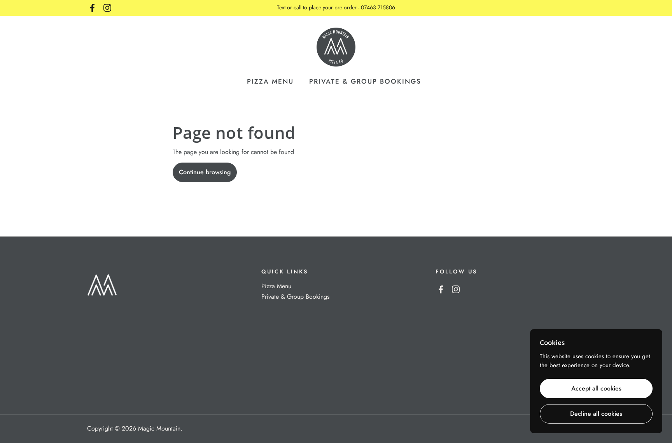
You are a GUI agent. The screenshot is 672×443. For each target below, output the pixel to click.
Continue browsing (205, 172)
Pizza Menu (276, 286)
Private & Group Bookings (295, 296)
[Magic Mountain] (336, 47)
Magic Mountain (159, 428)
